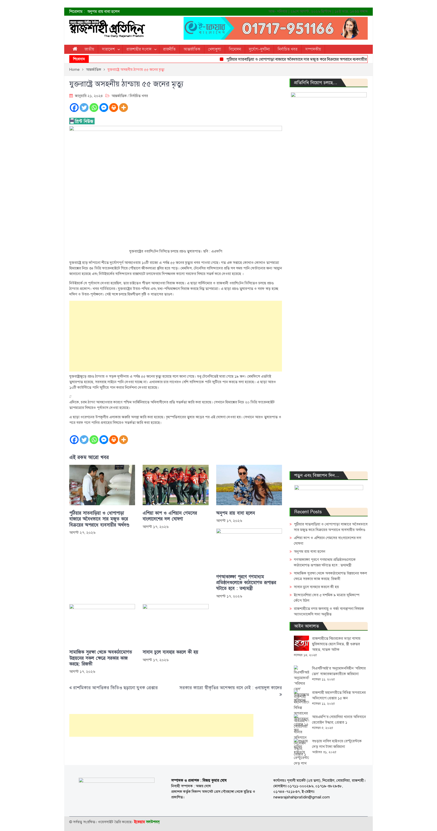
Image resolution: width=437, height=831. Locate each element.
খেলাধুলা (214, 49)
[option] (167, 11)
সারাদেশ (108, 49)
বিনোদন (235, 49)
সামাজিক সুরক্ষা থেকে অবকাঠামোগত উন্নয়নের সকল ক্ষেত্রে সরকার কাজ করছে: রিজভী (100, 658)
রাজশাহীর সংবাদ (138, 49)
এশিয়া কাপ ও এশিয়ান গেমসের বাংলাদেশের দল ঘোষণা (170, 516)
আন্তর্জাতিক (192, 49)
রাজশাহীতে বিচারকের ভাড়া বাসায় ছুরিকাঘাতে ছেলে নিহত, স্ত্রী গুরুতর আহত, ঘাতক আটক (336, 644)
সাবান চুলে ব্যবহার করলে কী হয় (170, 652)
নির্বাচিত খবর (287, 49)
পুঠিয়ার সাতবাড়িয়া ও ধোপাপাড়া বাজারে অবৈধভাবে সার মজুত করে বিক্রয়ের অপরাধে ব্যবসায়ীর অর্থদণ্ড (291, 59)
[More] (123, 107)
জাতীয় (89, 49)
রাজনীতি (169, 49)
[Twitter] (84, 107)
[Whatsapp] (94, 107)
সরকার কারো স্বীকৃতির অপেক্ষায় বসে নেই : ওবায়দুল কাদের (231, 687)
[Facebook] (74, 107)
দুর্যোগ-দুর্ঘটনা (259, 49)
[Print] (113, 107)
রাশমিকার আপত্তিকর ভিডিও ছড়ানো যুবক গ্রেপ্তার (115, 687)
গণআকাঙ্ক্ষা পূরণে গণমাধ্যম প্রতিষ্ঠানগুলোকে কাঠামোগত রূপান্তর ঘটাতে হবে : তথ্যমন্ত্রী (246, 583)
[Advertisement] (175, 336)
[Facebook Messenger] (103, 107)
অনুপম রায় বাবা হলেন (103, 11)
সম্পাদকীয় (313, 49)
